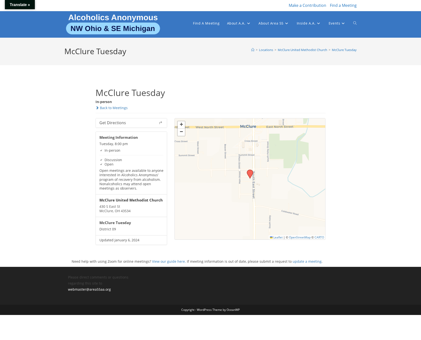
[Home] (252, 50)
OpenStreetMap (300, 237)
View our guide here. (169, 261)
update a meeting (307, 261)
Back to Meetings (113, 107)
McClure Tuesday (344, 50)
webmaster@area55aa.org (89, 289)
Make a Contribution (307, 5)
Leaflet (278, 237)
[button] (248, 171)
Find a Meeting (343, 5)
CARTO (319, 237)
